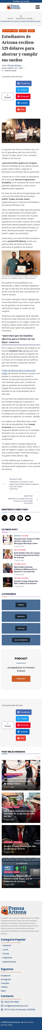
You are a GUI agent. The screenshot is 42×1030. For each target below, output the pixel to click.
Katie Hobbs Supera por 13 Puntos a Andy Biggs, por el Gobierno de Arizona (18, 879)
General (31, 31)
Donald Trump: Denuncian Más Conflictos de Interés (26, 582)
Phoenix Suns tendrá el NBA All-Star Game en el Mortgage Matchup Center (27, 541)
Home (10, 18)
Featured (23, 31)
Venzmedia (28, 1022)
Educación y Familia (24, 18)
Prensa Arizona (14, 65)
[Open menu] (37, 7)
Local (23, 564)
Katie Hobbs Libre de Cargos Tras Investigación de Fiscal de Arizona (27, 555)
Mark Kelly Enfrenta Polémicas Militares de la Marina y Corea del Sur (25, 569)
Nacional (25, 578)
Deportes (17, 536)
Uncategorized (20, 550)
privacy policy (6, 1025)
